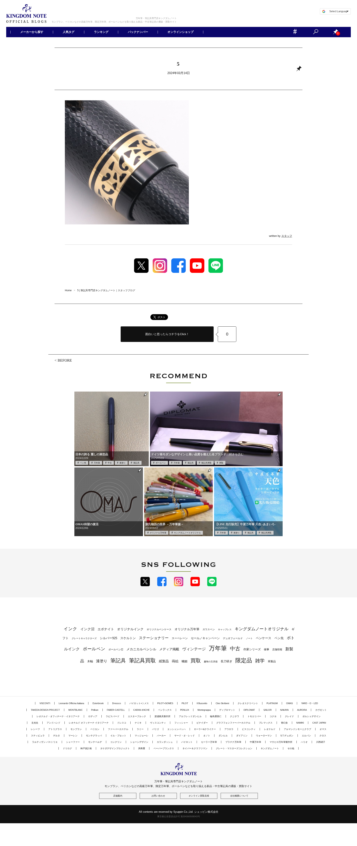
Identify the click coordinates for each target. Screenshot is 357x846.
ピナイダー (202, 722)
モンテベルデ (95, 742)
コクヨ (273, 716)
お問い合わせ (158, 795)
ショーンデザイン (139, 742)
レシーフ (35, 729)
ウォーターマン (264, 735)
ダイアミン (242, 735)
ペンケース (263, 638)
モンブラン (76, 729)
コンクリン (116, 742)
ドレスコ (121, 722)
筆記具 (136, 463)
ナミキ (138, 722)
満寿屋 (141, 748)
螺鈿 (184, 661)
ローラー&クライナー (205, 729)
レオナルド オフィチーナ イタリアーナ (89, 722)
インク (70, 628)
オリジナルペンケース (159, 629)
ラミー (140, 729)
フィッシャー (181, 722)
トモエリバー (254, 716)
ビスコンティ (249, 729)
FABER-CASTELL (116, 710)
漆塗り (122, 463)
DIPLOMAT (249, 710)
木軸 (90, 661)
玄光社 (34, 722)
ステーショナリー (154, 638)
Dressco (116, 703)
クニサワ (234, 716)
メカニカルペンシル (141, 649)
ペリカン (94, 729)
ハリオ (304, 742)
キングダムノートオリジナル (187, 533)
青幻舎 (284, 722)
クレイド (289, 716)
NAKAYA (284, 710)
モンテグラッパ (94, 735)
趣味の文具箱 (211, 661)
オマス (323, 729)
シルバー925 (108, 638)
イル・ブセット (118, 735)
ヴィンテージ (194, 649)
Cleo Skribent (222, 703)
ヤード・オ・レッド (184, 735)
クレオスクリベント (248, 703)
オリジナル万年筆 (158, 533)
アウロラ (228, 729)
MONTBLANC (75, 710)
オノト (206, 735)
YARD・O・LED (309, 703)
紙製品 (164, 661)
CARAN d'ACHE (141, 710)
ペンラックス (165, 710)
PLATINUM (272, 703)
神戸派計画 (86, 748)
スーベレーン (180, 638)
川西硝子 (320, 742)
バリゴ (155, 729)
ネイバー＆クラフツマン (194, 748)
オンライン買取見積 (199, 795)
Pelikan (94, 710)
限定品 (243, 660)
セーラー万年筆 (209, 742)
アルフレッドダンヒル (190, 716)
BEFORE (65, 360)
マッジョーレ (141, 735)
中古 (110, 463)
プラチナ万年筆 (233, 742)
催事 (266, 649)
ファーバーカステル (118, 729)
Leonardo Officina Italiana (71, 703)
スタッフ (286, 235)
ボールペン (161, 463)
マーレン (72, 735)
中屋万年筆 (255, 742)
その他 (290, 748)
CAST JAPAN (319, 722)
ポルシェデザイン (311, 716)
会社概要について (239, 795)
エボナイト (106, 629)
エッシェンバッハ (176, 729)
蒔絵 (175, 661)
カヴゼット (321, 710)
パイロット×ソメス (139, 703)
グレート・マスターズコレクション (234, 748)
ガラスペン (208, 629)
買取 (221, 463)
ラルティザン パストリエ (45, 742)
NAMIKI (300, 722)
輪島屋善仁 (215, 716)
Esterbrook (98, 703)
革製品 (272, 661)
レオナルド (269, 729)
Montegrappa (204, 710)
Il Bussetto (202, 703)
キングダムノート (270, 748)
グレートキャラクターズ (84, 638)
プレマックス (266, 722)
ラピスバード (112, 716)
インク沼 (87, 629)
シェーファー (73, 742)
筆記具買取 (206, 463)
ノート (249, 638)
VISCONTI (44, 703)
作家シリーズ (252, 649)
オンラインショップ (181, 32)
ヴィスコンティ (158, 722)
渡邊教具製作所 (162, 716)
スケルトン (128, 638)
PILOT (185, 703)
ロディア (92, 716)
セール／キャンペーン (205, 638)
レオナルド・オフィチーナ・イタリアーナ (58, 716)
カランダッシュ (165, 742)
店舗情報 (277, 649)
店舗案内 (117, 795)
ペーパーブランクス (164, 748)
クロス (322, 735)
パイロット (187, 742)
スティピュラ (38, 735)
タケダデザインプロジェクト (115, 748)
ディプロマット (227, 710)
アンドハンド (53, 722)
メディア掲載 (169, 649)
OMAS (289, 703)
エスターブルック (137, 716)
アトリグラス (55, 729)
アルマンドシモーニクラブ (297, 729)
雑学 (260, 660)
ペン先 (83, 463)
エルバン (306, 735)
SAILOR (267, 710)
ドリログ (67, 748)
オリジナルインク (130, 629)
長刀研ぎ (226, 661)
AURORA (302, 710)
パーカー (161, 735)
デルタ (56, 735)
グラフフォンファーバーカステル (233, 722)
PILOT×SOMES (165, 703)
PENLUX (184, 710)
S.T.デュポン (286, 735)
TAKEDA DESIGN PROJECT (45, 710)
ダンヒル (223, 735)
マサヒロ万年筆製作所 (281, 742)
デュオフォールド (233, 638)
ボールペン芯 (115, 649)
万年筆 (97, 463)
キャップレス (225, 629)
